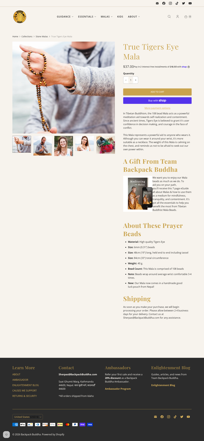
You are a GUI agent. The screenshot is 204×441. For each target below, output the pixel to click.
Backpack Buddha (31, 434)
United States (26, 417)
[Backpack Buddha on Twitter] (183, 3)
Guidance (64, 16)
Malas (105, 16)
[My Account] (177, 16)
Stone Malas (42, 36)
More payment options (157, 108)
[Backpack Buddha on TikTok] (177, 3)
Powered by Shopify (53, 434)
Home (15, 36)
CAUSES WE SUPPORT (24, 390)
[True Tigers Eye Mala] (63, 87)
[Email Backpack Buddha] (157, 3)
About (132, 16)
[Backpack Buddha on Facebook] (164, 3)
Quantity (128, 73)
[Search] (169, 16)
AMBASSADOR (20, 379)
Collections (27, 36)
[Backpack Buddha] (19, 16)
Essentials (85, 16)
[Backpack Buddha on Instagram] (170, 3)
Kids (120, 16)
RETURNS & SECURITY (24, 396)
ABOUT (16, 374)
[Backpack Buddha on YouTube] (190, 3)
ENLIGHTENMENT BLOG (25, 385)
